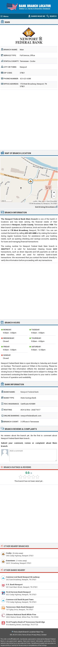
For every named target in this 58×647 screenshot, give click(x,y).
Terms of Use (26, 635)
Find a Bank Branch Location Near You (28, 632)
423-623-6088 (25, 79)
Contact (44, 635)
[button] (29, 180)
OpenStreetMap (52, 201)
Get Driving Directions (45, 207)
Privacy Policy (36, 635)
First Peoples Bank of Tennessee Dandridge (25, 622)
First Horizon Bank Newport (18, 592)
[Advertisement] (29, 119)
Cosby (9, 553)
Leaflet (35, 201)
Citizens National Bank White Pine (21, 614)
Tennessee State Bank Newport (20, 607)
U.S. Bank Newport (14, 584)
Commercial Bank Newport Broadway (23, 577)
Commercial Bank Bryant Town (20, 599)
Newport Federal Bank (30, 392)
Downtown (10, 561)
